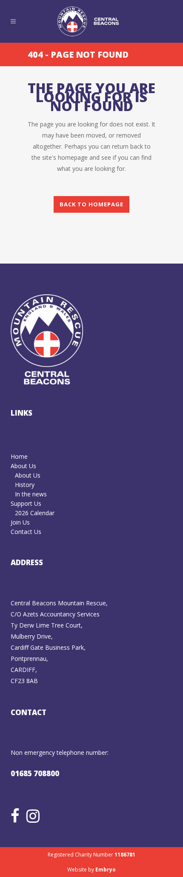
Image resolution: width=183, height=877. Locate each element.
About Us (23, 466)
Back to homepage (91, 204)
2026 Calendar (34, 513)
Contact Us (26, 532)
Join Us (20, 522)
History (24, 485)
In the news (31, 494)
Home (19, 456)
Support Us (26, 503)
